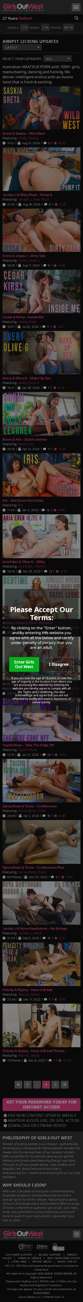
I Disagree (58, 664)
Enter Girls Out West (24, 664)
